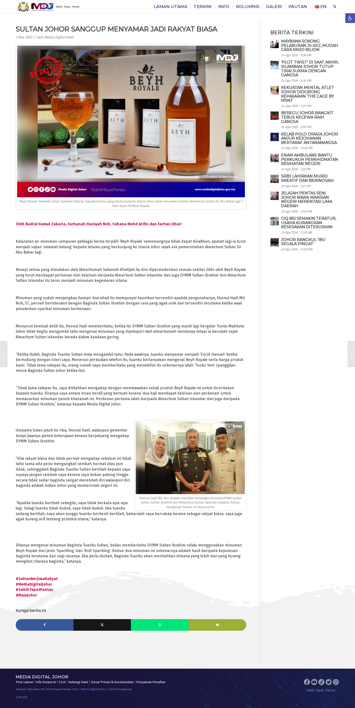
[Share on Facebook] (44, 625)
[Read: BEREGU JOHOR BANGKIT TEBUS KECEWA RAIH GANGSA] (274, 115)
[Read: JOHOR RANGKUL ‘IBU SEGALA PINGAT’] (274, 242)
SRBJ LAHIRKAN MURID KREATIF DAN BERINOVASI (307, 178)
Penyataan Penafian (150, 682)
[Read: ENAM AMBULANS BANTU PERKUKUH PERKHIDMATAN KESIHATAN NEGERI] (274, 158)
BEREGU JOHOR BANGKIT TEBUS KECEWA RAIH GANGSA (307, 117)
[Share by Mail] (217, 625)
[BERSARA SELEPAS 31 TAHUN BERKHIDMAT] (3, 354)
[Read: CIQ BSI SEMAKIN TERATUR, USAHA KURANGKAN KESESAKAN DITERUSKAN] (274, 221)
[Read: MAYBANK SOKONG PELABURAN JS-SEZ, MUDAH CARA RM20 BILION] (274, 44)
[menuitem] (171, 6)
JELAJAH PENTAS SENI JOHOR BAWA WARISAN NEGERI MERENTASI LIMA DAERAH (306, 199)
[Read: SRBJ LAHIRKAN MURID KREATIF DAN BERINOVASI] (274, 179)
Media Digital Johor (59, 37)
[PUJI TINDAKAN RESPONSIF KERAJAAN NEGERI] (351, 354)
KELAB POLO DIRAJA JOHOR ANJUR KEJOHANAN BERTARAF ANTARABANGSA (309, 138)
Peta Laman (24, 682)
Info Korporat (46, 682)
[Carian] (334, 6)
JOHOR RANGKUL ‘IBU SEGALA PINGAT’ (303, 241)
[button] (350, 18)
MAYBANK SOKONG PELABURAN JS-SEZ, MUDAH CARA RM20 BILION (309, 45)
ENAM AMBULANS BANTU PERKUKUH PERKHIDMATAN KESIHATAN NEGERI (309, 159)
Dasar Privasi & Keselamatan (112, 682)
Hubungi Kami (78, 682)
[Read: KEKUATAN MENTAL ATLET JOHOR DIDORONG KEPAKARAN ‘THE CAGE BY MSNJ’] (274, 90)
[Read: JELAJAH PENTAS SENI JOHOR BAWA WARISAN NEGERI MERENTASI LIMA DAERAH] (274, 195)
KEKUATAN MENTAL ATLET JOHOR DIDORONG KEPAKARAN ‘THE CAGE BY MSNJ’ (307, 94)
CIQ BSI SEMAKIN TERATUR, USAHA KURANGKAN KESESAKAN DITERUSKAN (308, 222)
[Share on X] (102, 625)
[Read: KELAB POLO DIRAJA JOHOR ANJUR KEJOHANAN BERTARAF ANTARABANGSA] (274, 137)
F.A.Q (62, 682)
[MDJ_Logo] (48, 6)
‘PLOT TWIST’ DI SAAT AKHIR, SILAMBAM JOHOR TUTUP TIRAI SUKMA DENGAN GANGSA (310, 68)
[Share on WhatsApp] (160, 625)
